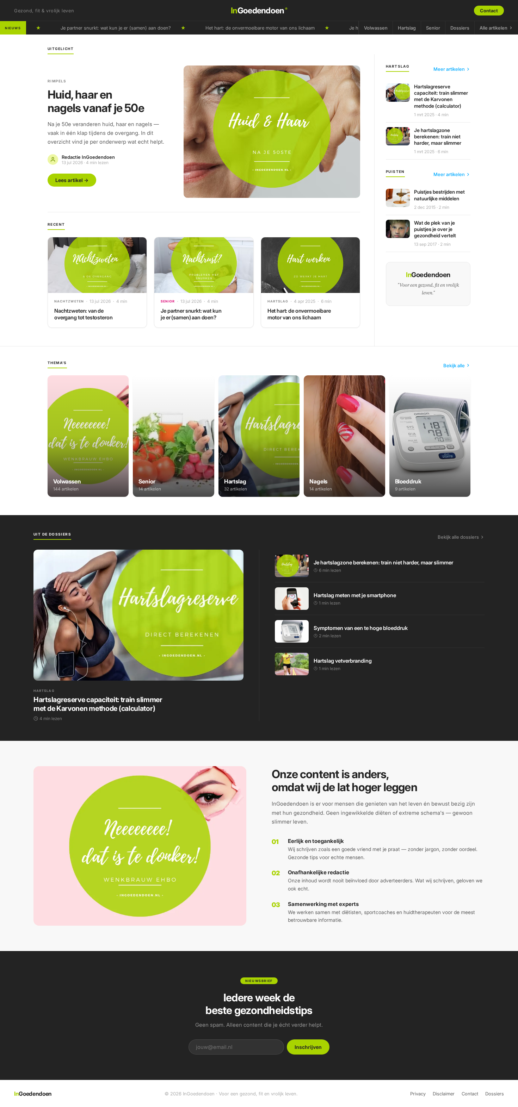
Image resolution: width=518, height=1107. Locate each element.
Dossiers (459, 28)
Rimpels (57, 81)
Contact (489, 10)
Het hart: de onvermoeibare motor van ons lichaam (230, 28)
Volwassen (376, 28)
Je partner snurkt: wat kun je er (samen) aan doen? (86, 28)
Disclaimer (444, 1093)
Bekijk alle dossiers (458, 537)
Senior (433, 28)
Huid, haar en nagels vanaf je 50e (96, 101)
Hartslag (407, 28)
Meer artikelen (449, 69)
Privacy (418, 1093)
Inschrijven (308, 1047)
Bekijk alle (454, 365)
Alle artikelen (493, 28)
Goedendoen (259, 10)
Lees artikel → (71, 180)
